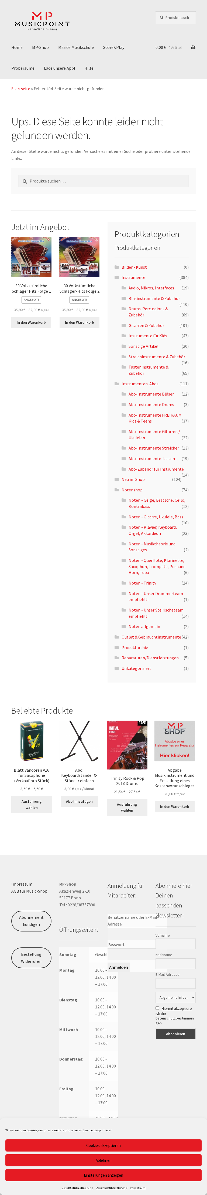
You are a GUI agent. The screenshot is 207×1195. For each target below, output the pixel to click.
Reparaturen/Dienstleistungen (150, 657)
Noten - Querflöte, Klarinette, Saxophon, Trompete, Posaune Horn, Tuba (157, 566)
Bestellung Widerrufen (31, 957)
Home (17, 47)
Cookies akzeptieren (103, 1145)
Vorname (163, 935)
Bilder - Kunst (134, 267)
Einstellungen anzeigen (103, 1175)
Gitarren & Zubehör (146, 325)
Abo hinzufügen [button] (79, 801)
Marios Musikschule (76, 47)
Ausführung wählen (32, 804)
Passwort (116, 944)
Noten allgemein (144, 626)
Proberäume (22, 68)
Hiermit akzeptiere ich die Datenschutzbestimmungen (175, 1015)
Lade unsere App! (59, 68)
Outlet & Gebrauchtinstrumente (151, 637)
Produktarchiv (135, 647)
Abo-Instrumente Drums (151, 404)
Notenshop (132, 489)
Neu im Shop (133, 479)
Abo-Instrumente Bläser (151, 394)
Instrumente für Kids (148, 335)
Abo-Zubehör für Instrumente (156, 469)
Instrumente (133, 277)
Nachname (164, 954)
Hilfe (89, 68)
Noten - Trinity (142, 583)
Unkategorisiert (136, 668)
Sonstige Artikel (143, 346)
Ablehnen (104, 1160)
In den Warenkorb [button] (31, 322)
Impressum (138, 1188)
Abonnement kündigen (31, 920)
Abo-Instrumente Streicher (154, 448)
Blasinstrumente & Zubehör (154, 298)
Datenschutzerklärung (77, 1188)
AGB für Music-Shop (29, 891)
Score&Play (113, 47)
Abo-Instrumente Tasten (152, 458)
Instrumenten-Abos (140, 383)
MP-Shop (40, 47)
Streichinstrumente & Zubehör (157, 356)
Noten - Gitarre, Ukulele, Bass (156, 516)
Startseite (20, 88)
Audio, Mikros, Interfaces (151, 288)
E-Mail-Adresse (168, 974)
